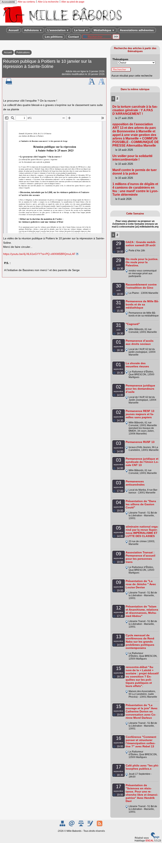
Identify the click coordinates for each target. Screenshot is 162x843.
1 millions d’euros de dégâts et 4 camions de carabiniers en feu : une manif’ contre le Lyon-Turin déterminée (135, 189)
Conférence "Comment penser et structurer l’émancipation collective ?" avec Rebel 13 (141, 741)
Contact (73, 36)
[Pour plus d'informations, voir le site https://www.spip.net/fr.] (155, 837)
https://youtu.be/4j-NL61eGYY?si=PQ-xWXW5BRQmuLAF (39, 253)
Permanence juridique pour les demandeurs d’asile (140, 388)
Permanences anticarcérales (135, 483)
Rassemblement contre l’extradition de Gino (141, 286)
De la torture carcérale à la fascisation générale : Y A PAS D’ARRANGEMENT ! (135, 110)
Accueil (13, 30)
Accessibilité (8, 2)
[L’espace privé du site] (90, 825)
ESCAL (150, 840)
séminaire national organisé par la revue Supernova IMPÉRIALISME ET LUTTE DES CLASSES (142, 531)
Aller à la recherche (48, 1)
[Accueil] (62, 24)
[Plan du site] (62, 825)
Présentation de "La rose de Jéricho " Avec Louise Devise (141, 584)
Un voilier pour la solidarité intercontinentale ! (132, 157)
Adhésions (33, 30)
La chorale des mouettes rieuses (137, 365)
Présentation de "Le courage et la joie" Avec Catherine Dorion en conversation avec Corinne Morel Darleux (141, 711)
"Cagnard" (133, 324)
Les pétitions (54, 36)
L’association (58, 30)
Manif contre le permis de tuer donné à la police (134, 171)
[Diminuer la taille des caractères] (101, 83)
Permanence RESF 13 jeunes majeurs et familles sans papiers (140, 414)
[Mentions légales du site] (81, 825)
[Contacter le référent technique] (72, 825)
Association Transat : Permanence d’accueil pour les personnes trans (140, 557)
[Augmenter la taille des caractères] (91, 83)
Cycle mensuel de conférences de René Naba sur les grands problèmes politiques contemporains (140, 641)
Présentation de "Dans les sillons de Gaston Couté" (141, 504)
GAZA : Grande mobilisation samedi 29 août (141, 243)
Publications (23, 52)
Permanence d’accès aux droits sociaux (140, 342)
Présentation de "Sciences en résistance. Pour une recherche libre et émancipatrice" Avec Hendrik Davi (142, 793)
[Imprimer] (9, 83)
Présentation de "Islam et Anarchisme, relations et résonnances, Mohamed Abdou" (142, 611)
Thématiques (120, 59)
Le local (81, 30)
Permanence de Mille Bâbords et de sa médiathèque (142, 304)
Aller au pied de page (72, 1)
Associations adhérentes (137, 30)
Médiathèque (104, 30)
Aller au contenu (26, 1)
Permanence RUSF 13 (140, 441)
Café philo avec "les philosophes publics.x (142, 767)
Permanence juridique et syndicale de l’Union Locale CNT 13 (142, 462)
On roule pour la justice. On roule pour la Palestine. (142, 262)
